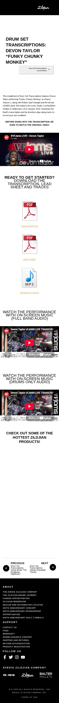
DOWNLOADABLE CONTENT (17, 637)
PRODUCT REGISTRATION (16, 647)
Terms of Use (29, 697)
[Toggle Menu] (7, 7)
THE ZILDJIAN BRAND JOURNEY (20, 595)
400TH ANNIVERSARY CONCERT (19, 608)
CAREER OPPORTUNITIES (16, 598)
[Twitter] (11, 657)
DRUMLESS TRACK (29, 293)
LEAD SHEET (29, 259)
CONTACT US (10, 627)
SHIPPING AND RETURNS (16, 640)
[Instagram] (17, 657)
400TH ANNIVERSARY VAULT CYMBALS (23, 618)
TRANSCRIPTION (29, 226)
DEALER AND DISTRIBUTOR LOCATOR (23, 605)
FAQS (6, 630)
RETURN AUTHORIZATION (16, 643)
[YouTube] (23, 657)
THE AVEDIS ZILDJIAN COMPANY (20, 592)
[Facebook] (5, 657)
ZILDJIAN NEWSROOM (14, 601)
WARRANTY (9, 634)
